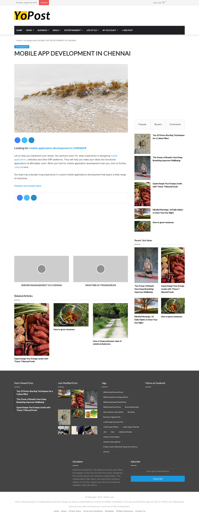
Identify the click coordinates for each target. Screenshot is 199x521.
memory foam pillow (111, 437)
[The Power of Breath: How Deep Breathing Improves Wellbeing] (142, 168)
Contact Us (140, 511)
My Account (109, 30)
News (29, 30)
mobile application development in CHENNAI (57, 148)
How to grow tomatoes (64, 329)
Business (42, 30)
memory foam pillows (111, 442)
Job (104, 432)
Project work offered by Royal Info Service (120, 447)
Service (106, 452)
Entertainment (72, 30)
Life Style (92, 30)
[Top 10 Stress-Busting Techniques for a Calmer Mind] (142, 144)
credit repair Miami (110, 427)
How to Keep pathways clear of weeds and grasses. (107, 342)
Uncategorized (30, 40)
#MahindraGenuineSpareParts (115, 397)
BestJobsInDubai (132, 407)
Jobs (112, 432)
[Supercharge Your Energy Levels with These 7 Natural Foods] (31, 329)
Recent (158, 124)
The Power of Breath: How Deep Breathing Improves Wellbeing (144, 289)
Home (19, 30)
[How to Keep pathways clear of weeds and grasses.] (110, 320)
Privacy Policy (75, 511)
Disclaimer (109, 511)
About (64, 511)
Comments (175, 124)
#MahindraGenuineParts (113, 392)
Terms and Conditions (93, 511)
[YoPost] (41, 15)
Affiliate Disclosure (124, 511)
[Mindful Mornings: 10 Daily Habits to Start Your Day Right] (142, 213)
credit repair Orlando (131, 427)
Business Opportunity (112, 417)
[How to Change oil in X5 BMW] (91, 413)
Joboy (17, 167)
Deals (56, 30)
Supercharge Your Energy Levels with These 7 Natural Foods (31, 360)
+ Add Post (127, 30)
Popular (143, 124)
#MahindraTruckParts (112, 407)
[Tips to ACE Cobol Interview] (91, 430)
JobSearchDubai (125, 432)
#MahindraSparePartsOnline (114, 402)
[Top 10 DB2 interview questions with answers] (64, 430)
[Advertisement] (129, 14)
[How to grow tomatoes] (71, 315)
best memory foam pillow (113, 412)
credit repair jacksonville (113, 422)
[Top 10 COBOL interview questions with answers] (78, 430)
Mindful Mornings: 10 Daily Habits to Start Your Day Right (145, 319)
